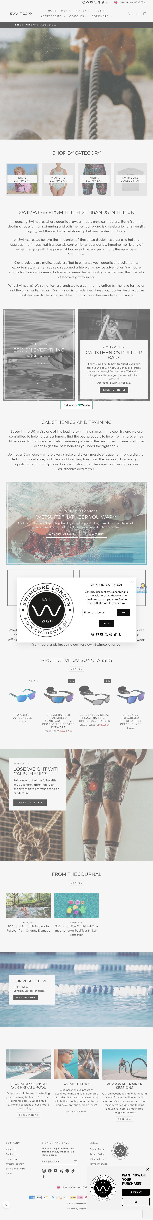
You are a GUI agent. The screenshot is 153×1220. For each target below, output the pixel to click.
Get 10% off (135, 1192)
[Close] (147, 1169)
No (135, 1201)
